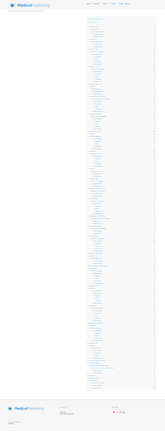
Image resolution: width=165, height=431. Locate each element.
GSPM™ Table (94, 39)
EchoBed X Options (96, 136)
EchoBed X (93, 133)
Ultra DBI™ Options (96, 290)
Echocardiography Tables (94, 131)
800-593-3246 (63, 412)
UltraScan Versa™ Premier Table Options (101, 99)
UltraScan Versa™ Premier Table (98, 96)
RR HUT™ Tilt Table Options (98, 69)
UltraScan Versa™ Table (96, 114)
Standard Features (98, 36)
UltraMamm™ (94, 305)
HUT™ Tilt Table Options (98, 51)
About (105, 4)
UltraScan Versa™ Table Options (99, 116)
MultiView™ (93, 325)
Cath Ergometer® (95, 29)
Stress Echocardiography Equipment (97, 360)
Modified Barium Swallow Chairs (96, 323)
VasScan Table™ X (94, 380)
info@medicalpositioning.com (66, 413)
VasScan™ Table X (94, 236)
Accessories (98, 56)
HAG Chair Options (96, 89)
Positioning (98, 61)
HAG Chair (93, 86)
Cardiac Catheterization (94, 26)
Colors (97, 59)
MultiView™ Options (96, 328)
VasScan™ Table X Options (98, 238)
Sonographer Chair (93, 343)
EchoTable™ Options (97, 153)
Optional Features (98, 34)
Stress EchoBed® (94, 198)
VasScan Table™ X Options (98, 383)
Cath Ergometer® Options (98, 31)
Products (95, 4)
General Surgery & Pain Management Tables (98, 266)
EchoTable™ (93, 151)
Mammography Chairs (94, 285)
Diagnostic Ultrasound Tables (95, 84)
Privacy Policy (11, 423)
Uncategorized (92, 375)
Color (97, 143)
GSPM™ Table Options (97, 41)
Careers (113, 4)
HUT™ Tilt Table (94, 49)
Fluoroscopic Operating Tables (96, 253)
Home (88, 4)
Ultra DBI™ (93, 288)
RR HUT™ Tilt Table (95, 66)
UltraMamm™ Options (97, 308)
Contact (121, 4)
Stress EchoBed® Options (98, 201)
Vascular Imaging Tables (94, 378)
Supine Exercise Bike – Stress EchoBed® (99, 365)
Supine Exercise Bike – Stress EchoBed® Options (102, 368)
